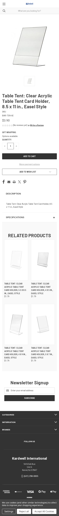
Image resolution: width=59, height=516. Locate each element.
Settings (8, 511)
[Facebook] (3, 182)
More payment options (29, 164)
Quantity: (7, 140)
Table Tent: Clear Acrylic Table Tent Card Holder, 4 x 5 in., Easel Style (42, 288)
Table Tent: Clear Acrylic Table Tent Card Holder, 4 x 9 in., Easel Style (15, 353)
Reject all (24, 511)
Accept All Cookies (44, 511)
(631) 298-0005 (31, 476)
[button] (36, 125)
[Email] (8, 182)
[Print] (14, 182)
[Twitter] (19, 182)
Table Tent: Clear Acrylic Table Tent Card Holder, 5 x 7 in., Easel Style (42, 353)
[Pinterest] (24, 182)
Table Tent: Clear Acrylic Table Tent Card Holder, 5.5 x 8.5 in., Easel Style (15, 288)
